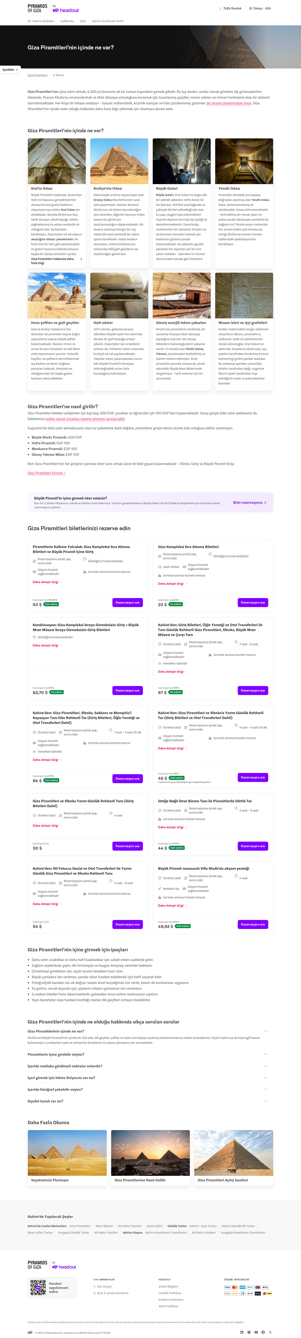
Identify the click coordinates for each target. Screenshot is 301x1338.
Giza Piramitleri (38, 74)
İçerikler (8, 69)
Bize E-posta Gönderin (113, 1293)
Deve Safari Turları (40, 1232)
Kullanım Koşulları (171, 1299)
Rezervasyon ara (128, 602)
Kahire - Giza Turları (203, 1226)
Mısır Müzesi (104, 1226)
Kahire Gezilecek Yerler (108, 21)
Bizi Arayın (104, 1286)
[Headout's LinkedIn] (241, 1332)
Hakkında (67, 21)
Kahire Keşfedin (43, 21)
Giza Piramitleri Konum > (46, 472)
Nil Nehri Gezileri (130, 1226)
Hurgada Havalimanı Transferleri (243, 1232)
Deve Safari (154, 1226)
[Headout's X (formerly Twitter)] (270, 1332)
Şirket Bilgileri (168, 1286)
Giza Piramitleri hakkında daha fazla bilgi (52, 261)
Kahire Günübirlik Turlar (238, 1226)
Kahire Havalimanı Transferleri (166, 1232)
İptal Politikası (168, 1306)
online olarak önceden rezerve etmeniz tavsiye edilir (85, 418)
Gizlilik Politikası (170, 1293)
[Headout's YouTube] (256, 1332)
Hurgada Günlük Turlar (73, 1232)
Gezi (83, 21)
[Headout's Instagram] (249, 1332)
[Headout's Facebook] (263, 1332)
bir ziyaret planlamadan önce (229, 102)
